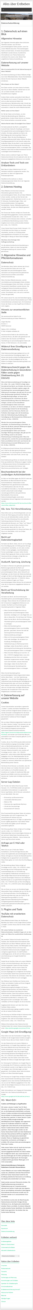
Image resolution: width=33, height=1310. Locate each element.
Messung (4, 1274)
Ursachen (4, 1265)
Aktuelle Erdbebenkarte (8, 1250)
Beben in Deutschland (7, 1244)
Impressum (4, 1228)
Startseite (4, 1225)
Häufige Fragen (5, 1298)
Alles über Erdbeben (16, 4)
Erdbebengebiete (6, 1241)
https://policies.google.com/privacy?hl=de (17, 1028)
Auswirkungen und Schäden (9, 1280)
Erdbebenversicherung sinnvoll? (10, 1289)
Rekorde (3, 1295)
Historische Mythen (7, 1292)
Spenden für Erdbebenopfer (9, 1283)
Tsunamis (4, 1271)
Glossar (3, 1301)
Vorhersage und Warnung (8, 1277)
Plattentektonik (5, 1268)
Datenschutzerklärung (7, 1231)
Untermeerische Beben (8, 1247)
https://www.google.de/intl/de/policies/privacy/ (15, 1096)
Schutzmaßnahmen (7, 1286)
